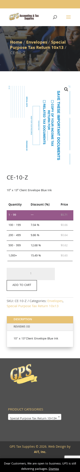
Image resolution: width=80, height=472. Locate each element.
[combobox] (34, 417)
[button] (66, 89)
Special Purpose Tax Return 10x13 (38, 45)
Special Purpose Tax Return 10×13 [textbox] (33, 418)
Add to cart (21, 285)
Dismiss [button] (54, 469)
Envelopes (36, 42)
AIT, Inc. (40, 452)
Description (23, 319)
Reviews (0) (22, 326)
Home (16, 42)
